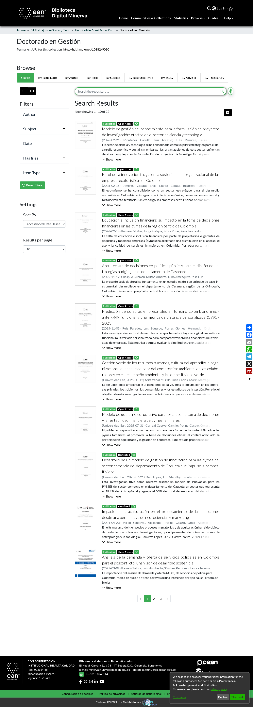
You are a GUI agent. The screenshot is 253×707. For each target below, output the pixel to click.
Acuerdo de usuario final (146, 693)
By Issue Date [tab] (47, 77)
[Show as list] (24, 91)
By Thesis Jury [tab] (214, 77)
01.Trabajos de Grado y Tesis (50, 30)
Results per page (37, 240)
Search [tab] (25, 77)
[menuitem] (213, 8)
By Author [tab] (72, 77)
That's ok (237, 697)
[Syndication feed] (228, 112)
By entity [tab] (167, 77)
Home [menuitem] (123, 18)
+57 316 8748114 (97, 674)
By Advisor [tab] (188, 77)
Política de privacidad (112, 693)
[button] (111, 159)
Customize (179, 697)
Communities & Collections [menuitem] (151, 18)
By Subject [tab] (113, 77)
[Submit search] (209, 8)
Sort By (29, 214)
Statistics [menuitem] (181, 18)
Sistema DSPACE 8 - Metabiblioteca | (119, 702)
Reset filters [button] (33, 185)
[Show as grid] (32, 91)
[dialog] (209, 688)
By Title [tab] (92, 77)
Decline (223, 697)
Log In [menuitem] (221, 8)
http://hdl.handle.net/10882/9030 (86, 49)
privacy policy (219, 689)
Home (21, 30)
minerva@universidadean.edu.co (109, 669)
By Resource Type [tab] (140, 77)
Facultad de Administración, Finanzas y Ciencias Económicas (94, 30)
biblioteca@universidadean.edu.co (154, 669)
